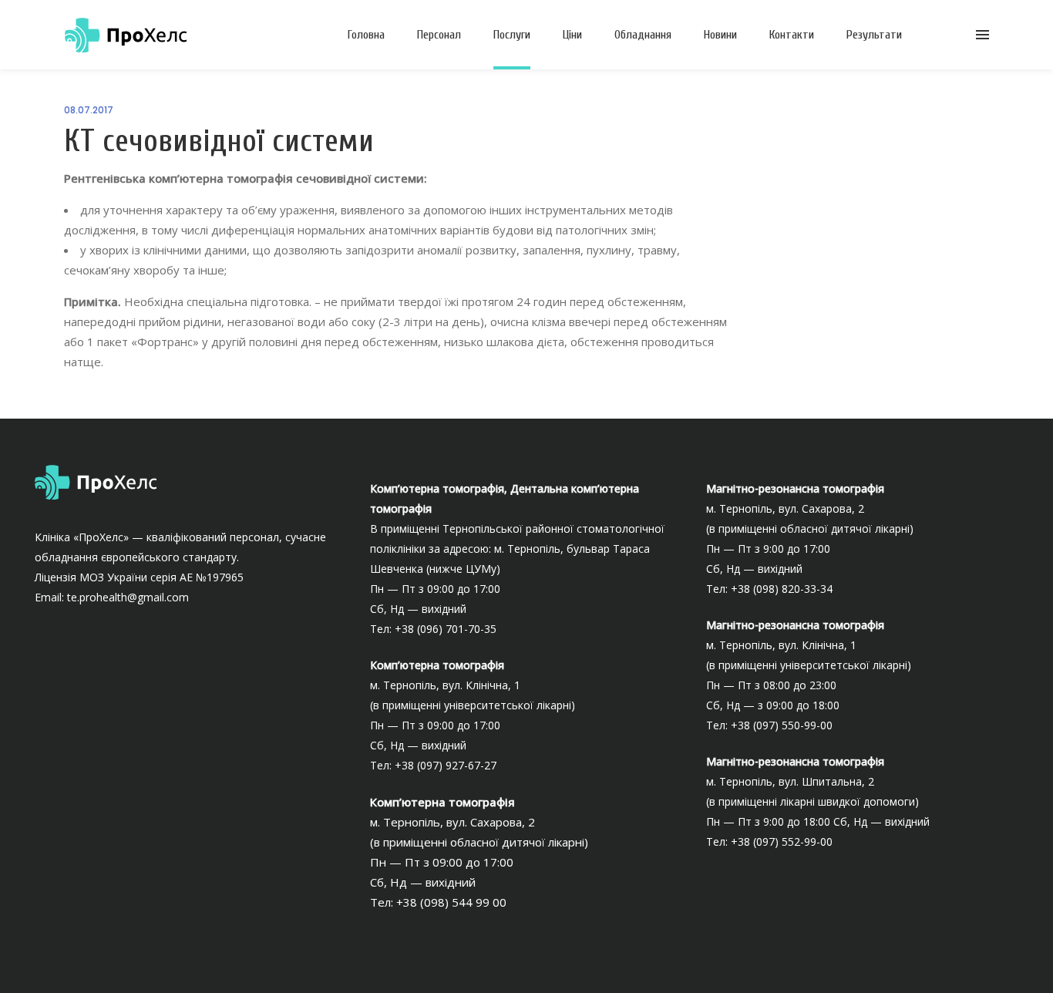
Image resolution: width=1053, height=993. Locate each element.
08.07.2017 (88, 109)
